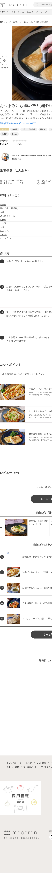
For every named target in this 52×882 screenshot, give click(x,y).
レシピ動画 (41, 763)
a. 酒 (2, 227)
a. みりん (4, 231)
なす (13, 12)
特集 (8, 767)
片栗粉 (3, 220)
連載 (17, 767)
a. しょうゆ (5, 238)
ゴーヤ (47, 12)
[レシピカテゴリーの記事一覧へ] (4, 129)
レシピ (29, 763)
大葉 (2, 212)
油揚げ (3, 204)
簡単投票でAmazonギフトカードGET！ (19, 123)
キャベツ (21, 12)
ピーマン (39, 12)
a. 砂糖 (3, 234)
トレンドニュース (14, 763)
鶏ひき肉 (30, 12)
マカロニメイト (30, 767)
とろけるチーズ (7, 216)
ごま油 (3, 223)
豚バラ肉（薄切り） (9, 208)
